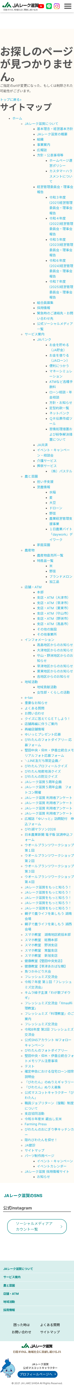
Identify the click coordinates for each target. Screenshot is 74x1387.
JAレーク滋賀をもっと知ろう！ (48, 887)
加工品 (54, 582)
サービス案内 (34, 334)
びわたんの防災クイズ (41, 776)
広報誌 (42, 150)
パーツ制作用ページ (39, 1156)
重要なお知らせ (36, 703)
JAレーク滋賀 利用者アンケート (48, 798)
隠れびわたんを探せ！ (41, 1140)
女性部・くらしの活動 (53, 692)
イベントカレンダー (52, 1166)
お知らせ (43, 1177)
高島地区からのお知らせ (55, 645)
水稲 (52, 492)
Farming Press (36, 1124)
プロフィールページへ (36, 1374)
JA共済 (42, 445)
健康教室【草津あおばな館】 (46, 966)
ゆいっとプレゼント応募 (43, 734)
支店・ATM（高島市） (53, 624)
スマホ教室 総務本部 (41, 940)
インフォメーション (39, 640)
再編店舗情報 (34, 729)
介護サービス (47, 461)
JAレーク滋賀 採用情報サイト (47, 1172)
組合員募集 (45, 303)
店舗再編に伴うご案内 (41, 724)
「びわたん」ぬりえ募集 (43, 1087)
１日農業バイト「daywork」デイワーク (61, 534)
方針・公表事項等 (50, 155)
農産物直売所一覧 (50, 555)
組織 (40, 139)
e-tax (29, 697)
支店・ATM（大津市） (53, 597)
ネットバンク (59, 413)
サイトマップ (34, 1150)
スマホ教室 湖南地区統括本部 (48, 934)
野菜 (52, 513)
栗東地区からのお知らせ (55, 671)
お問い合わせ (34, 713)
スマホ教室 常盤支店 (41, 950)
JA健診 (30, 1145)
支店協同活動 (34, 1113)
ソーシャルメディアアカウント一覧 (34, 1226)
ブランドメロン (60, 576)
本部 (40, 592)
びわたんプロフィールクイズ (46, 766)
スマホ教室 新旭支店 (41, 955)
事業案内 (43, 145)
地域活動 (31, 682)
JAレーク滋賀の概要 (52, 134)
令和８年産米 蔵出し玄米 (43, 1119)
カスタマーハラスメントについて (60, 176)
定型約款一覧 (59, 408)
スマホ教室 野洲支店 (41, 945)
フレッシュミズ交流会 (41, 977)
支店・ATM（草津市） (53, 603)
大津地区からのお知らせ (55, 650)
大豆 (52, 503)
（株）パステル (60, 471)
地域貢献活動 (47, 687)
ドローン (55, 508)
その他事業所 (47, 634)
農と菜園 (31, 476)
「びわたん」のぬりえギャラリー (49, 1082)
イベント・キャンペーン (55, 1161)
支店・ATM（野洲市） (53, 618)
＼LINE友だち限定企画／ (43, 761)
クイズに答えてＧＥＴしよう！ (48, 719)
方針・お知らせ (60, 403)
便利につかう (59, 366)
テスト (30, 1066)
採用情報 (43, 308)
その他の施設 (47, 629)
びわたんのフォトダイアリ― (46, 1050)
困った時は (21, 1325)
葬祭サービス (47, 466)
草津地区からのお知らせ (55, 666)
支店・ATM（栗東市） (53, 608)
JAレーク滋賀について (41, 124)
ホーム (17, 118)
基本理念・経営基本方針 (55, 129)
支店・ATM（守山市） (53, 613)
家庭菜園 (43, 545)
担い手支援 (45, 482)
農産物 (30, 550)
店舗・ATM (33, 587)
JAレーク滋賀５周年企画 (43, 782)
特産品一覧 (45, 561)
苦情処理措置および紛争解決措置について (60, 434)
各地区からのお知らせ (53, 676)
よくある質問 (34, 708)
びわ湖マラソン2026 (40, 829)
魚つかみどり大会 (38, 971)
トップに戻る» (11, 100)
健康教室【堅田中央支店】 (44, 961)
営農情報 (43, 487)
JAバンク (44, 339)
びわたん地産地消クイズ (43, 771)
